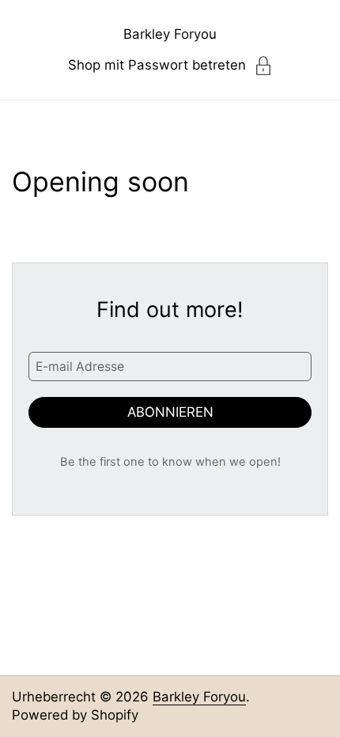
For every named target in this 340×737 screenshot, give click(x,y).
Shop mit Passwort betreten (157, 65)
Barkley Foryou (170, 34)
